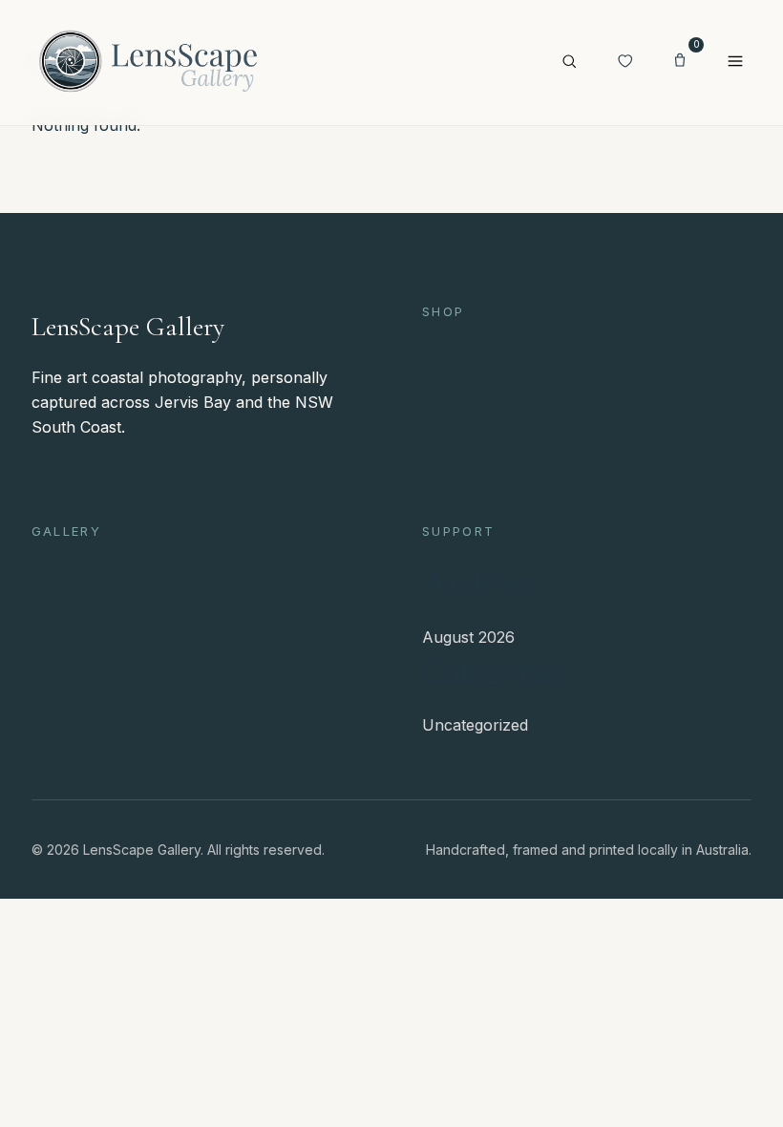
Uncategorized (475, 724)
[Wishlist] (624, 63)
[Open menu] (735, 62)
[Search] (569, 62)
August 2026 (468, 637)
